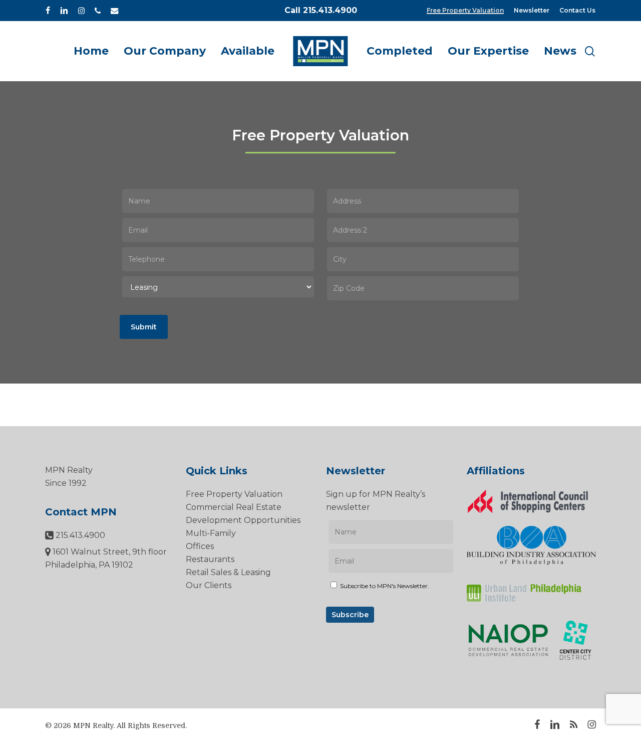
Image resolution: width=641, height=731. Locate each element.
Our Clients (208, 585)
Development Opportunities (243, 520)
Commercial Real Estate (233, 507)
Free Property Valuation (234, 494)
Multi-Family (211, 533)
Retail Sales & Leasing (228, 572)
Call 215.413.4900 (320, 10)
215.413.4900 (79, 535)
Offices (200, 546)
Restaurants (210, 559)
